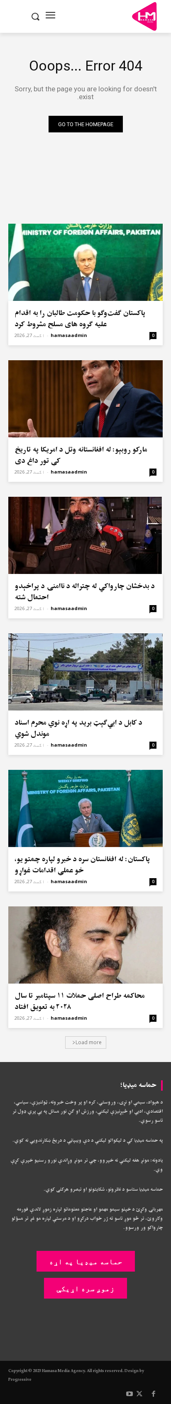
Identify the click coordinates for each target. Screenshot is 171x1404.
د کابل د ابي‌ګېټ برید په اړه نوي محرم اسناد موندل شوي (78, 728)
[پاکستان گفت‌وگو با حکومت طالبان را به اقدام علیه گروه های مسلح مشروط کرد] (85, 262)
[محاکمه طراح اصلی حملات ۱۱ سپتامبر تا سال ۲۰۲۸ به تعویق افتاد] (85, 945)
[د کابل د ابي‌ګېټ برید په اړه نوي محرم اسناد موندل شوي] (85, 672)
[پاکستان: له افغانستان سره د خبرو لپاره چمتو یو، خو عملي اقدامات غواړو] (85, 808)
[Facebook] (154, 1394)
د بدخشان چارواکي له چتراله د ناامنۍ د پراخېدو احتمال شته (84, 592)
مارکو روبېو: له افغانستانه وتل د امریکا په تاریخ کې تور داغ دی (81, 455)
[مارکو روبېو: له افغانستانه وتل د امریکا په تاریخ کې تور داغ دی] (85, 398)
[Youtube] (129, 1394)
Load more (89, 1042)
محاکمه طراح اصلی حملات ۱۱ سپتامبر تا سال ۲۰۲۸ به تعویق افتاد (79, 1001)
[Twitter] (139, 1394)
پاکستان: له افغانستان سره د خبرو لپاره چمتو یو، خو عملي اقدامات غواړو (82, 865)
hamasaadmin (69, 335)
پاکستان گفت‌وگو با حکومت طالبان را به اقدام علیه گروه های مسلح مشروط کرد (80, 319)
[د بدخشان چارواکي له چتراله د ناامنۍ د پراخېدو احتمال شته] (85, 535)
